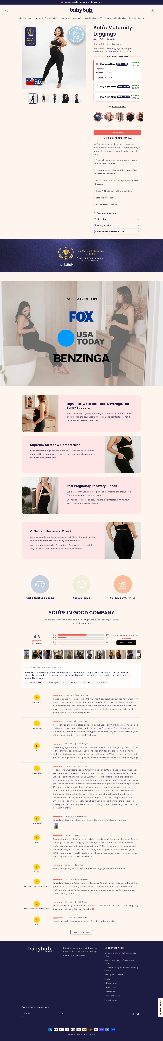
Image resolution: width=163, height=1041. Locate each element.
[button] (6, 10)
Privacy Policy (111, 983)
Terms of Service (112, 996)
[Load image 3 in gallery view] (55, 98)
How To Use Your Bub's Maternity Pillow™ (119, 962)
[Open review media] (26, 654)
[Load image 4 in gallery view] (66, 98)
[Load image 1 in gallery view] (32, 98)
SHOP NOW (97, 2)
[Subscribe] (62, 1014)
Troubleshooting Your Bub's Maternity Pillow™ (121, 969)
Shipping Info (110, 987)
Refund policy (111, 1000)
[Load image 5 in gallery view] (77, 98)
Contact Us (110, 991)
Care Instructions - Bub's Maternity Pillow (120, 954)
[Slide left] (24, 98)
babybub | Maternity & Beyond (84, 1034)
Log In (107, 979)
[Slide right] (84, 98)
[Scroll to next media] (138, 654)
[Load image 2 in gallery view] (43, 98)
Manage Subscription (114, 975)
